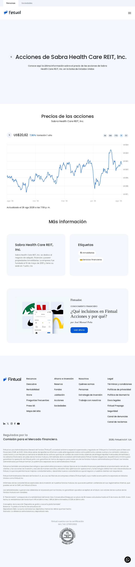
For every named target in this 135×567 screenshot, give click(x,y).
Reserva (58, 384)
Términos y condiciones (119, 384)
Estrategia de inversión (90, 394)
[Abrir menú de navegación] (129, 13)
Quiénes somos (86, 384)
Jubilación (59, 394)
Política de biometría (118, 394)
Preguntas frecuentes (37, 400)
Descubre (31, 384)
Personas (83, 389)
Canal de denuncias (117, 416)
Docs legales (114, 400)
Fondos (58, 389)
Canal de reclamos (117, 421)
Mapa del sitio (33, 411)
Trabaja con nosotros (90, 400)
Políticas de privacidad (119, 389)
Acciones (59, 400)
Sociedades (60, 405)
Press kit (30, 405)
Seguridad (112, 411)
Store (29, 394)
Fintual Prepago (115, 405)
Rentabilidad (32, 389)
